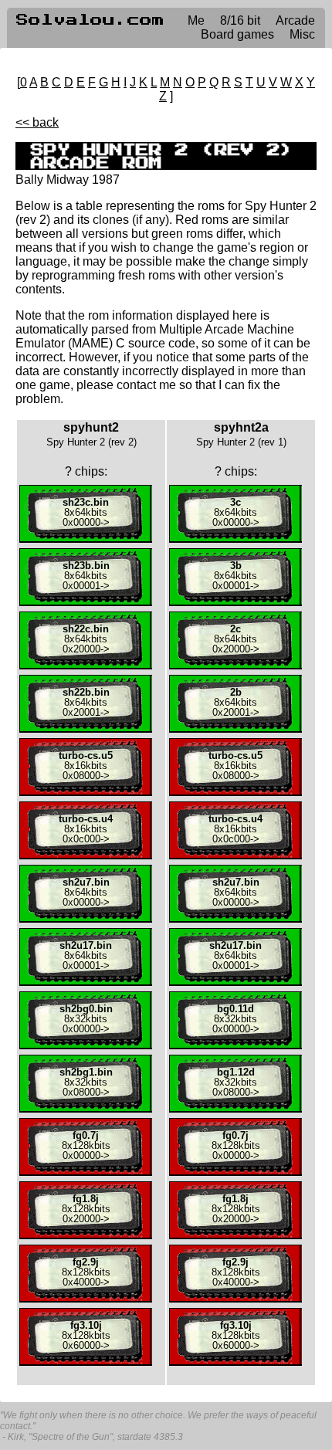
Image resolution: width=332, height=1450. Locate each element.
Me (196, 20)
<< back (37, 122)
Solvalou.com (90, 20)
